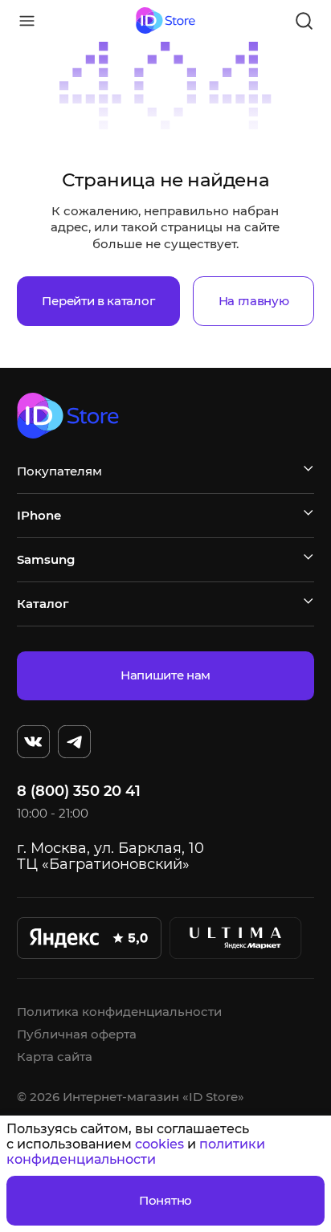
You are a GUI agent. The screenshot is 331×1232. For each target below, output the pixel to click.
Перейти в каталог (98, 300)
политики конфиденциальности (135, 1151)
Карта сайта (54, 1056)
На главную (254, 300)
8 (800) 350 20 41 (79, 791)
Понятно (165, 1200)
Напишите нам (165, 675)
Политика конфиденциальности (119, 1011)
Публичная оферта (77, 1034)
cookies (159, 1144)
